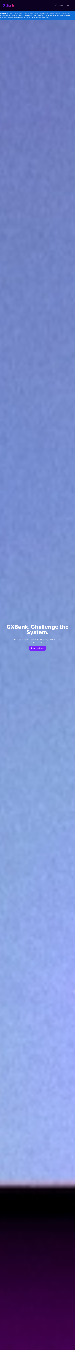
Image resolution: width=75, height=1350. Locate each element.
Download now (37, 648)
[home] (16, 5)
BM (62, 5)
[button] (68, 5)
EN (59, 5)
